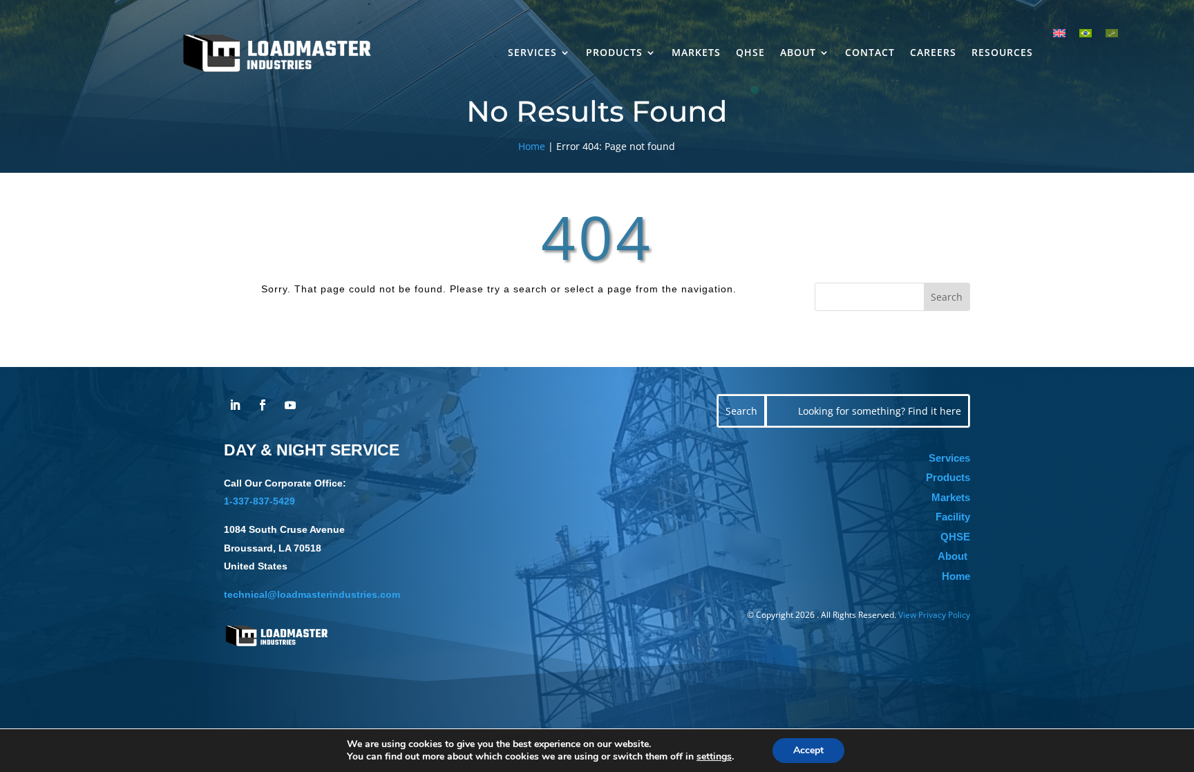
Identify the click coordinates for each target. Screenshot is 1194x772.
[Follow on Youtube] (290, 405)
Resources (1002, 52)
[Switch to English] (1059, 32)
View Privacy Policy (934, 615)
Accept (808, 750)
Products (614, 52)
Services (532, 52)
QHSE (750, 52)
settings (714, 757)
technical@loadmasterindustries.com (312, 594)
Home (531, 146)
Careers (933, 52)
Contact (870, 52)
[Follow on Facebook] (263, 405)
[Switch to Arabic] (1112, 32)
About (798, 52)
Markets (696, 52)
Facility (953, 516)
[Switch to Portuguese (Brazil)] (1085, 32)
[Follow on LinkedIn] (235, 405)
